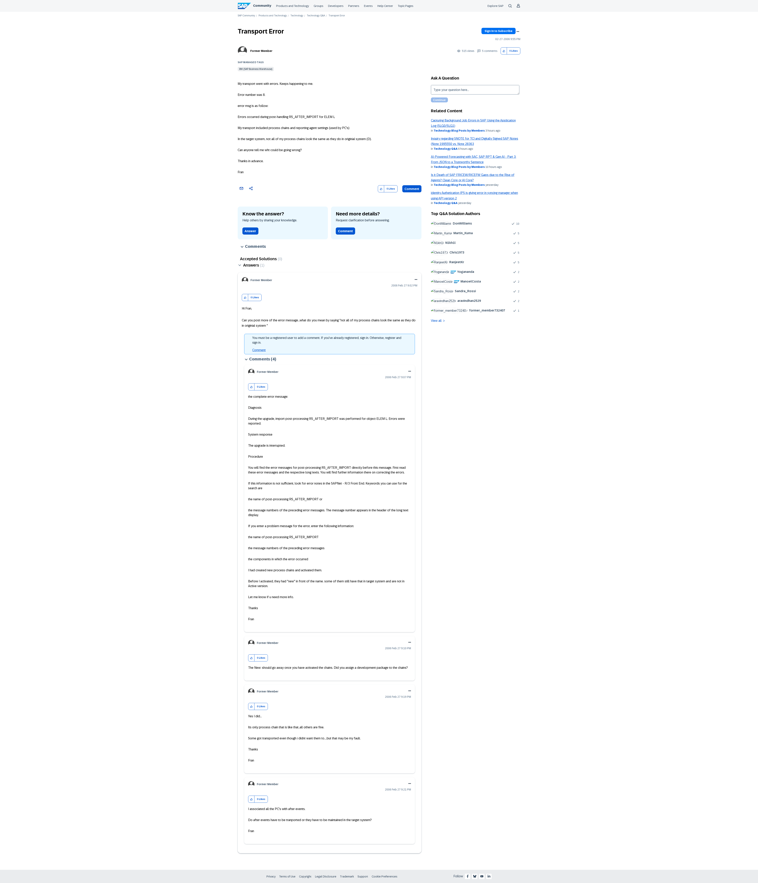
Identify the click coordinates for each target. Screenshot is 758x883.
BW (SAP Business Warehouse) (255, 69)
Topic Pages (405, 5)
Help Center (385, 5)
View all (436, 320)
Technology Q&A (316, 15)
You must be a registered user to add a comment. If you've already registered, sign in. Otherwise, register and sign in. (326, 340)
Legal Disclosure (325, 876)
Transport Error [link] (336, 15)
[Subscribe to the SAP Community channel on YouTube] (481, 876)
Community (262, 5)
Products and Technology (292, 5)
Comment (411, 189)
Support (362, 876)
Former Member (261, 50)
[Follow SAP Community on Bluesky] (474, 876)
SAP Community (246, 15)
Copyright (305, 876)
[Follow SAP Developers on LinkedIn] (489, 876)
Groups (318, 5)
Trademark (347, 876)
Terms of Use (287, 876)
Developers (335, 5)
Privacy (271, 876)
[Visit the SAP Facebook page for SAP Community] (467, 876)
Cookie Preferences (384, 876)
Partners (353, 5)
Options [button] (517, 31)
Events (368, 5)
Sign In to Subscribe (498, 31)
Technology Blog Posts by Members (459, 130)
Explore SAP (496, 5)
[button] (504, 51)
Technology (296, 15)
